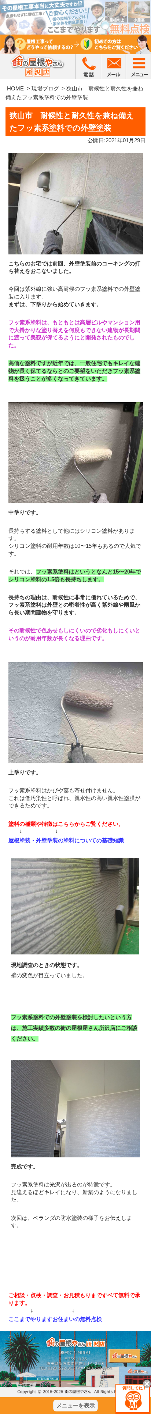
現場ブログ (45, 88)
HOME (15, 88)
